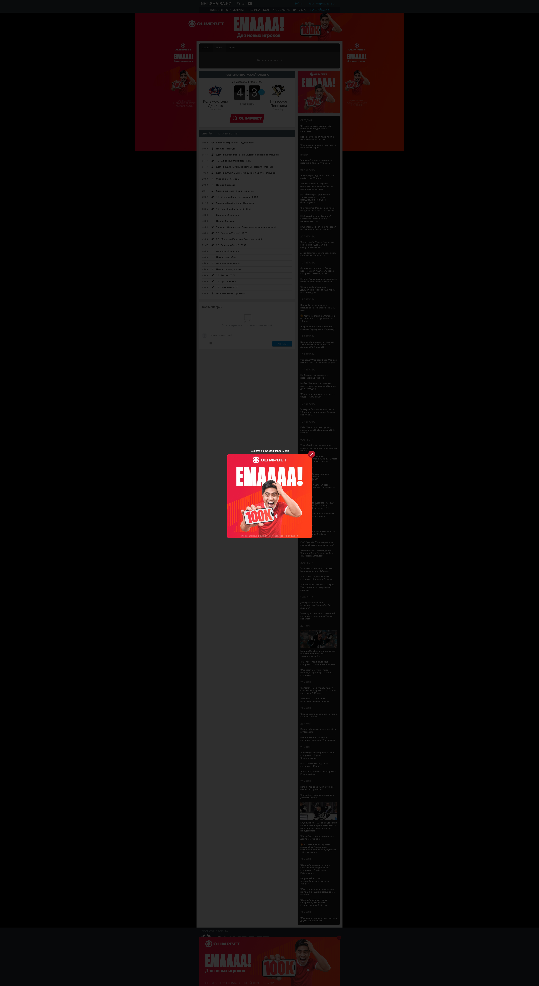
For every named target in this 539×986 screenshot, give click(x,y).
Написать (282, 344)
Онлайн (206, 133)
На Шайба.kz (319, 9)
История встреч (227, 133)
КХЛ (266, 9)
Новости (216, 9)
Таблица (253, 9)
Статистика (235, 9)
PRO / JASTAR (281, 9)
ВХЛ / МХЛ (300, 9)
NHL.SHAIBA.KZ (216, 3)
